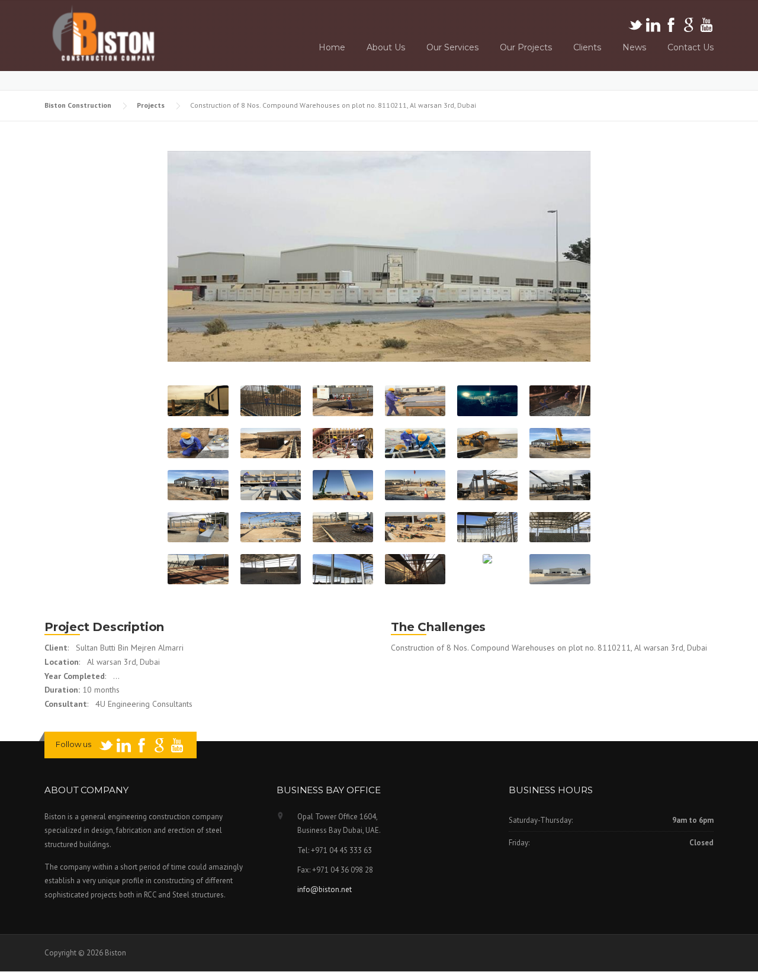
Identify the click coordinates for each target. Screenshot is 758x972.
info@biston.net (324, 889)
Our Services (452, 47)
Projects (151, 105)
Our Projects (526, 47)
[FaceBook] (672, 24)
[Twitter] (636, 24)
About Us (386, 47)
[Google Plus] (690, 24)
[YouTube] (706, 24)
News (634, 47)
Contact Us (690, 47)
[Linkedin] (654, 24)
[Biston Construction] (103, 33)
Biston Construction (78, 105)
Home (332, 47)
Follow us (73, 744)
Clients (587, 47)
